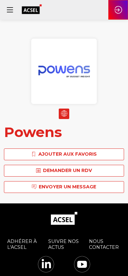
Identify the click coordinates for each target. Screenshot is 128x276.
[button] (10, 10)
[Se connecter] (118, 10)
